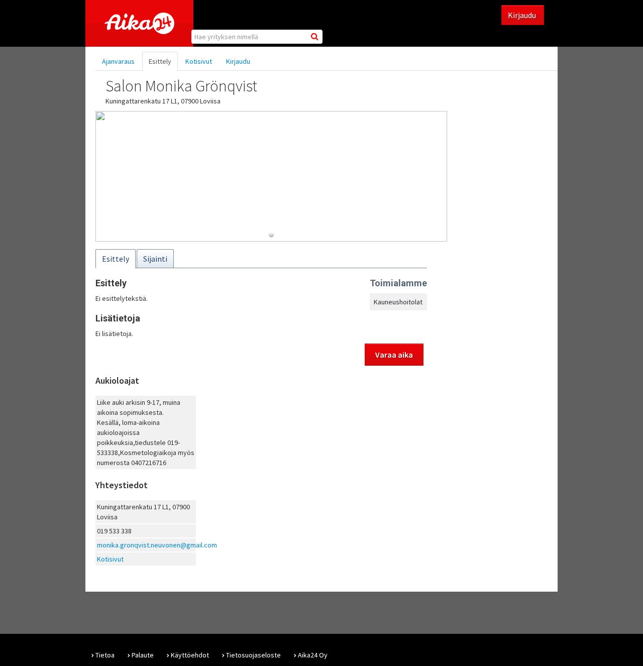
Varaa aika (394, 355)
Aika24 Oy (313, 654)
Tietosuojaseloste (253, 654)
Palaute (143, 654)
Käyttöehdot (190, 654)
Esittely (160, 61)
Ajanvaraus (118, 61)
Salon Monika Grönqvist (181, 86)
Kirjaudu (523, 15)
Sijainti (155, 259)
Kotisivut (198, 61)
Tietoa (105, 654)
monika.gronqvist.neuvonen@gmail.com (157, 544)
